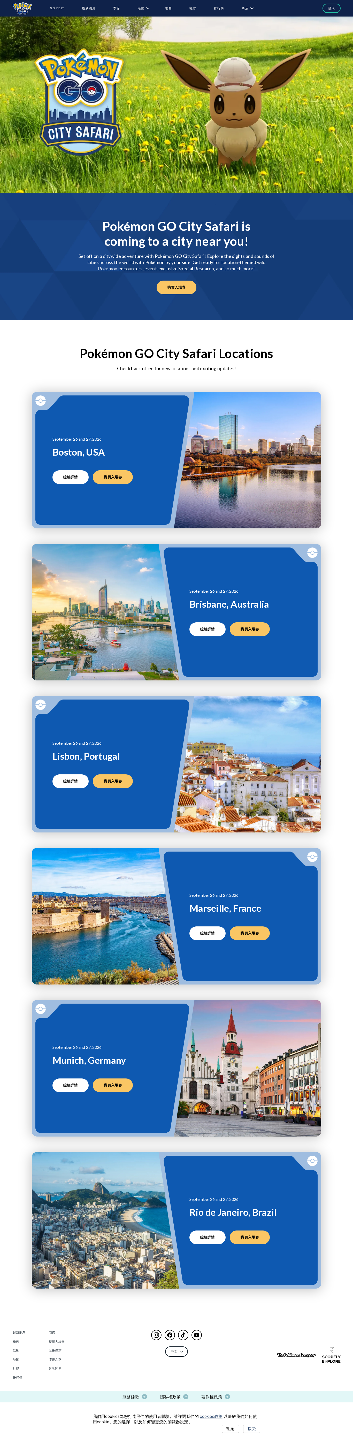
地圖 (168, 8)
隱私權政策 (170, 1396)
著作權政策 (211, 1396)
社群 (192, 8)
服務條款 (130, 1396)
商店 (245, 8)
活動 (141, 8)
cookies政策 (211, 1416)
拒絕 (230, 1428)
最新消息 (89, 8)
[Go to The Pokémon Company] (296, 1355)
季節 (116, 8)
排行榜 (219, 8)
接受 (252, 1428)
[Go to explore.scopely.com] (331, 1355)
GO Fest (57, 8)
